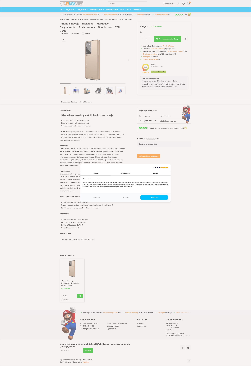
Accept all (154, 197)
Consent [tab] (95, 173)
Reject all (96, 197)
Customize (125, 197)
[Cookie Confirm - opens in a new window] (161, 167)
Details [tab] (155, 173)
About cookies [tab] (125, 173)
